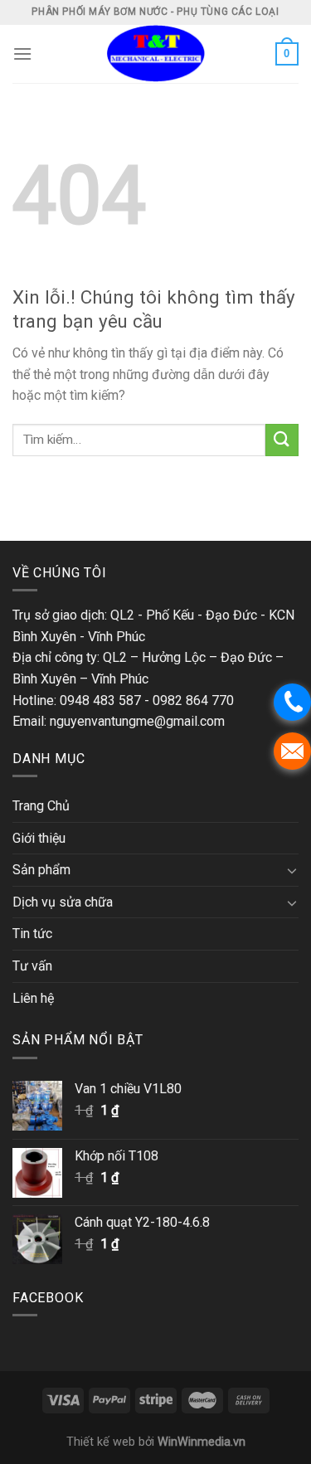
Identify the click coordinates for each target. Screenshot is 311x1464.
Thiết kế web (100, 1442)
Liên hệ (33, 998)
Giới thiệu (39, 838)
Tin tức (32, 933)
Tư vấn (32, 966)
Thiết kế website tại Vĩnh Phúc (87, 509)
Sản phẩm (41, 870)
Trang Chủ (41, 806)
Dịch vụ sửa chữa (62, 902)
